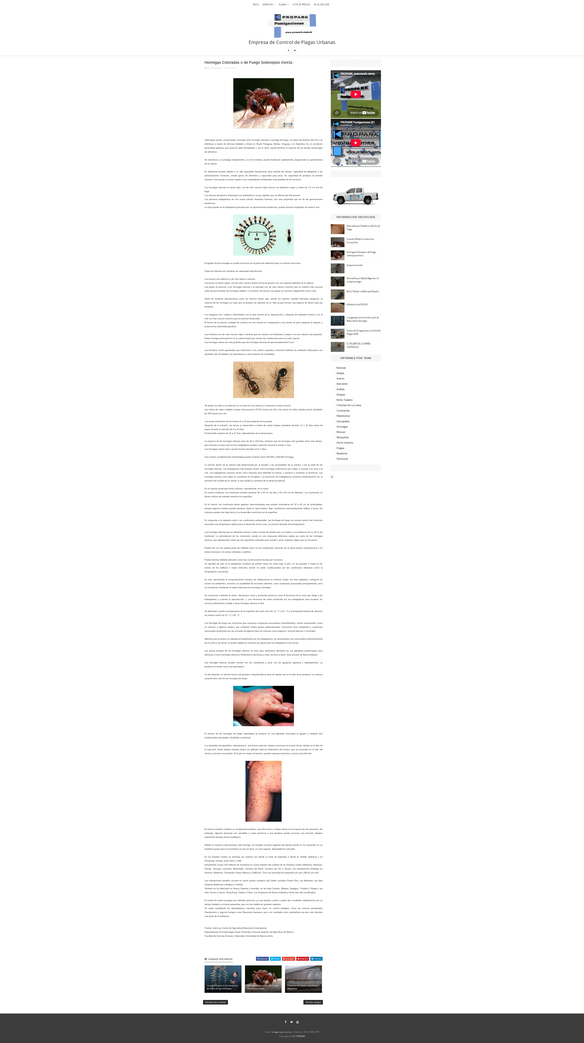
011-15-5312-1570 (321, 4)
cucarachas (343, 410)
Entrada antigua (313, 1002)
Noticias (341, 367)
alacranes (342, 383)
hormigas (231, 67)
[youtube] (297, 1022)
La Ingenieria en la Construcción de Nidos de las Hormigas (222, 987)
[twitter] (294, 50)
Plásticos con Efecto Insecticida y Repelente (303, 987)
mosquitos (343, 437)
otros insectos (345, 442)
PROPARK (300, 1036)
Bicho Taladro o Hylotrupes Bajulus (363, 291)
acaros (340, 378)
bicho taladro (345, 400)
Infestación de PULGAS (357, 304)
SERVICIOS (267, 4)
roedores (342, 453)
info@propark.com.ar (281, 1032)
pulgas (340, 448)
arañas (341, 389)
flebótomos (343, 416)
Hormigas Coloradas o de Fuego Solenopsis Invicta (263, 987)
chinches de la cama (349, 405)
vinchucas (342, 458)
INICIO (256, 4)
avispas (341, 394)
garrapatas (343, 421)
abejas (340, 373)
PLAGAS (283, 4)
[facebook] (288, 50)
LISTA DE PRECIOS (301, 4)
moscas (341, 432)
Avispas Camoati (354, 265)
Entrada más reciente (215, 1002)
